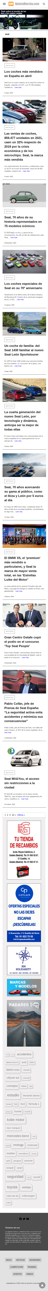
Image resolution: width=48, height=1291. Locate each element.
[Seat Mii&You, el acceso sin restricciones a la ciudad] (24, 757)
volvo (8, 1203)
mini (34, 1136)
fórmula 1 (34, 1104)
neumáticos (23, 1153)
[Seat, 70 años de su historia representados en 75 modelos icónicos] (24, 195)
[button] (24, 850)
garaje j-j (8, 1111)
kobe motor (15, 1120)
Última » (21, 815)
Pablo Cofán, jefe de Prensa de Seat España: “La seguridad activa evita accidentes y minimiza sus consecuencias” (23, 712)
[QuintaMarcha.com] (23, 4)
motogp (18, 1145)
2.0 (12, 1055)
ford (23, 1104)
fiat (15, 1104)
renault (9, 1168)
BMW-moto (13, 1069)
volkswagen (28, 1195)
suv (28, 1177)
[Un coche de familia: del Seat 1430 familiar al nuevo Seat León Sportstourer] (24, 324)
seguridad (15, 1177)
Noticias (9, 65)
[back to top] (42, 1285)
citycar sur (13, 1077)
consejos (12, 1085)
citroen (26, 1070)
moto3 (8, 1145)
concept (26, 1078)
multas (11, 1153)
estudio (13, 1095)
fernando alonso (31, 1095)
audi (24, 1062)
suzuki (36, 1177)
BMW (32, 1062)
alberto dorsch (12, 1062)
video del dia (12, 1196)
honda (18, 1111)
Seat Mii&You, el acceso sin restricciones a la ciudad (21, 783)
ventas (26, 1187)
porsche (28, 1160)
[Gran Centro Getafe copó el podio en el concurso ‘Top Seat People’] (24, 615)
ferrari (8, 1104)
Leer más (18, 87)
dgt (31, 1086)
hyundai (27, 1112)
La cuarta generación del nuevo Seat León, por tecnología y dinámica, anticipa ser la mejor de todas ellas (22, 420)
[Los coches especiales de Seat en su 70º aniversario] (24, 262)
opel (8, 1161)
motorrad (32, 1145)
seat (19, 1167)
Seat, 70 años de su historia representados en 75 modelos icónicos (23, 222)
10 (13, 815)
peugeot (17, 1161)
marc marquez (13, 1128)
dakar (23, 1086)
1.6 (7, 1055)
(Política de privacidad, (32, 1231)
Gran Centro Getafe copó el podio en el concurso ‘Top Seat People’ (22, 642)
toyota (12, 1187)
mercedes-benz (18, 1136)
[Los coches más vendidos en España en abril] (24, 49)
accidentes (24, 1054)
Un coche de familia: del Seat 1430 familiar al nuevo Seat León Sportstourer (24, 350)
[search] (43, 3)
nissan (34, 1154)
